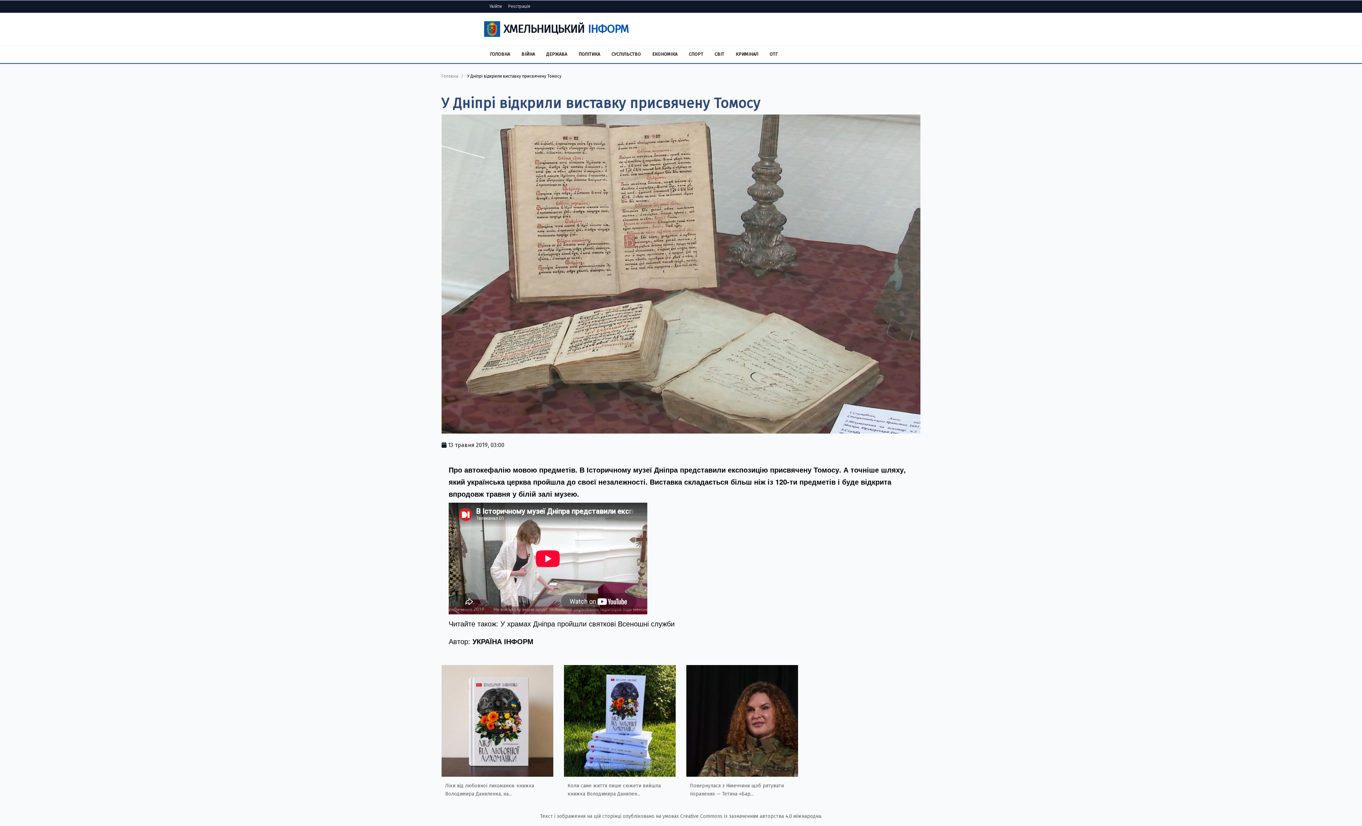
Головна (500, 54)
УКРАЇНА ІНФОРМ (502, 641)
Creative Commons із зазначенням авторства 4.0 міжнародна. (751, 816)
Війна (528, 54)
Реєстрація (519, 6)
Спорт (696, 54)
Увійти (495, 6)
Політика (589, 54)
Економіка (664, 54)
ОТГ (774, 54)
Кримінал (747, 54)
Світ (719, 54)
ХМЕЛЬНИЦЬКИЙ (566, 28)
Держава (556, 54)
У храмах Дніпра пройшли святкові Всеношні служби (587, 623)
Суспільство (626, 54)
